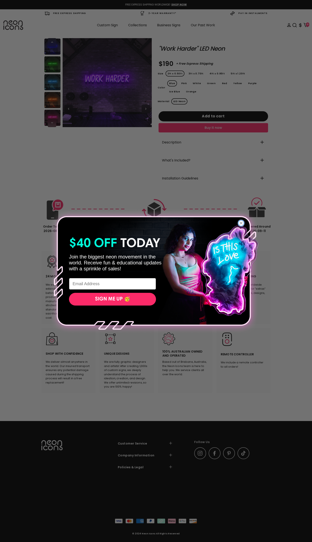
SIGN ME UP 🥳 (112, 299)
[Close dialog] (241, 223)
